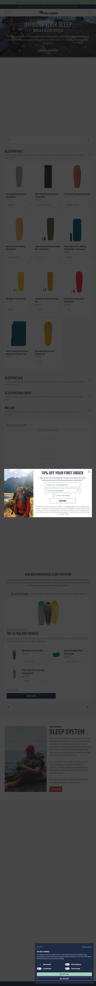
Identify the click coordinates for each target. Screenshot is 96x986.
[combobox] (62, 490)
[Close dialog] (89, 472)
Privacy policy (87, 947)
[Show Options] (78, 490)
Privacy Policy (70, 506)
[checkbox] (67, 964)
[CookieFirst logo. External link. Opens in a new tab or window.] (38, 949)
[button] (41, 946)
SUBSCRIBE (62, 501)
